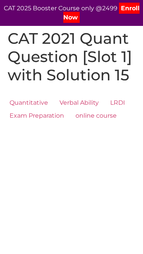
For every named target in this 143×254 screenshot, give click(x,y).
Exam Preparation (37, 115)
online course (96, 115)
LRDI (117, 102)
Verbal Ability (79, 102)
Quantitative (29, 102)
